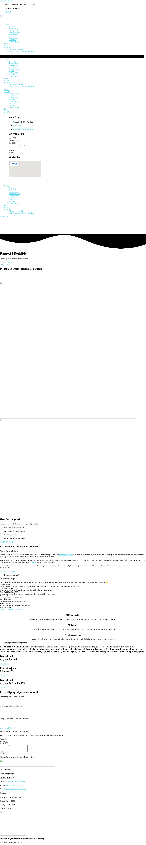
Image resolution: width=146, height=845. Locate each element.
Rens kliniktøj (13, 97)
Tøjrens (11, 36)
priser (9, 524)
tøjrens (23, 524)
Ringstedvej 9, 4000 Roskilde (16, 781)
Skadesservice (13, 30)
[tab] (73, 699)
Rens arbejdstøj (14, 42)
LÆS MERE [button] (4, 664)
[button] (7, 571)
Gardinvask (12, 40)
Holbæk (34, 562)
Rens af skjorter (14, 34)
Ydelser (7, 24)
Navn (11, 138)
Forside (6, 90)
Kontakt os (8, 113)
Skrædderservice (14, 32)
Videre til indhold (6, 1)
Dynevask (12, 26)
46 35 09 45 (17, 126)
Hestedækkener (14, 28)
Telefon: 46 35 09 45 (16, 49)
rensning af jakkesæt (66, 555)
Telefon (11, 141)
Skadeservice (13, 105)
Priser (6, 43)
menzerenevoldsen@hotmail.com (24, 129)
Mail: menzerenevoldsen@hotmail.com (22, 51)
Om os (6, 45)
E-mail (11, 143)
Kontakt (7, 47)
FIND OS (8, 12)
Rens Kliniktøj (13, 38)
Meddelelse (13, 151)
